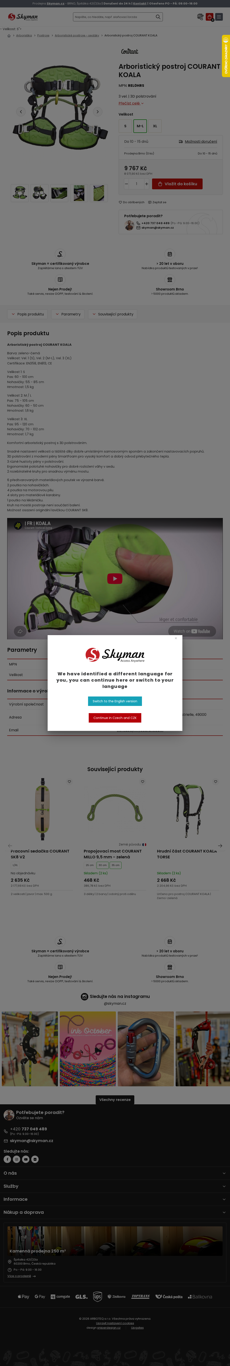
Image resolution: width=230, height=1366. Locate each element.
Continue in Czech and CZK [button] (115, 718)
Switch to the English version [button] (115, 701)
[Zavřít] (176, 638)
